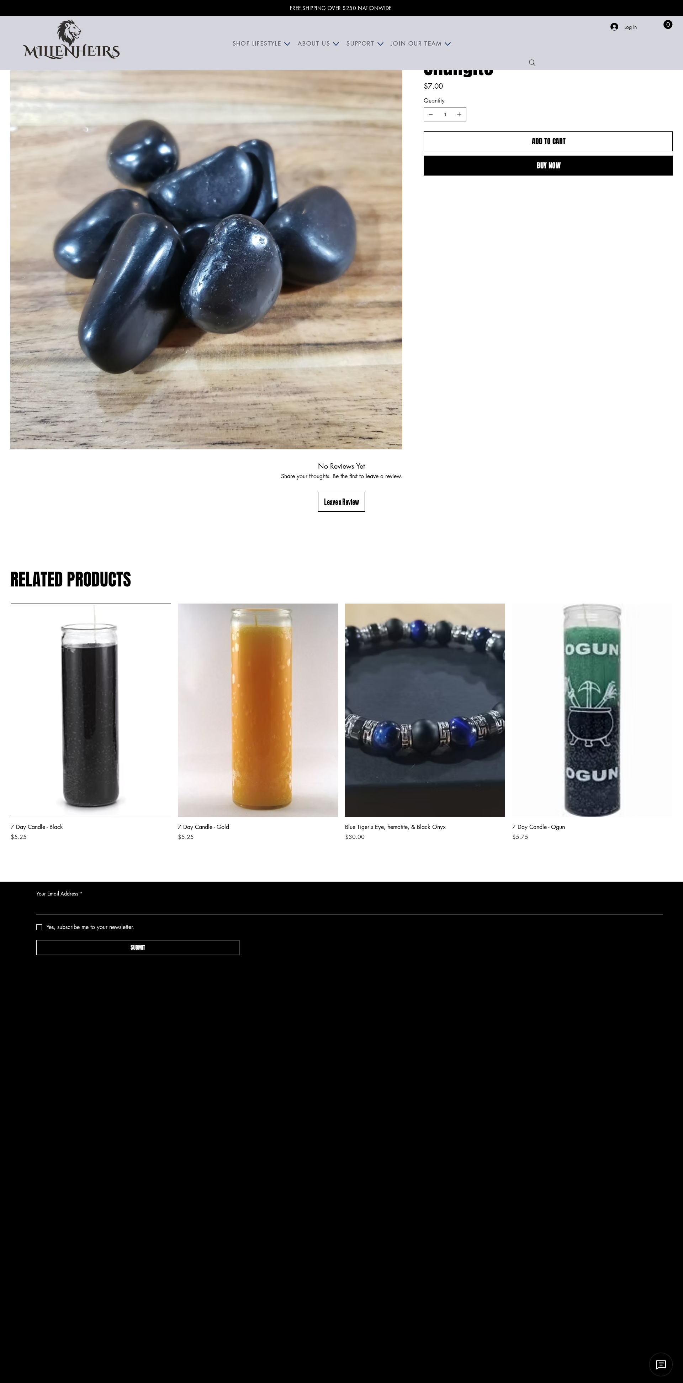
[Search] (532, 62)
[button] (668, 24)
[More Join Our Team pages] (448, 44)
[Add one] (459, 114)
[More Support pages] (380, 44)
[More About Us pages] (336, 44)
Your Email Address (59, 893)
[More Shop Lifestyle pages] (287, 44)
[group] (341, 722)
